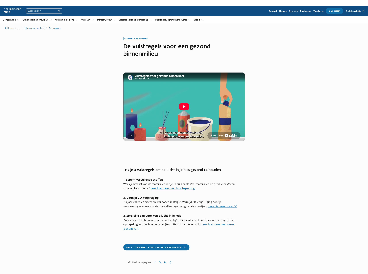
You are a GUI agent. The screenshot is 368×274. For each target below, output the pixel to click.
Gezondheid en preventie (35, 19)
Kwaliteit (85, 19)
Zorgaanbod (9, 19)
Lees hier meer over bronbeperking (173, 188)
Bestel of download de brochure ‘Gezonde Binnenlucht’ (153, 246)
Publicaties (305, 11)
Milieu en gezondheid (34, 28)
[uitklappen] (18, 20)
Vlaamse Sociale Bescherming (133, 19)
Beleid (197, 19)
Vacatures (318, 11)
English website (354, 11)
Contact (273, 11)
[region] (184, 107)
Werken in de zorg (64, 19)
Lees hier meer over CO (222, 206)
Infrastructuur (104, 19)
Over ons (293, 11)
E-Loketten (334, 10)
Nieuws (282, 11)
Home (10, 28)
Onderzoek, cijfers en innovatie (171, 19)
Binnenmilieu (55, 28)
